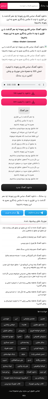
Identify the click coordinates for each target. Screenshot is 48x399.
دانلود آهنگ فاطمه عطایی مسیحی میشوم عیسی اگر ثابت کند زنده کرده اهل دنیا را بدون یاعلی (24, 275)
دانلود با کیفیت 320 (22, 102)
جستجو (4, 6)
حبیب (5, 360)
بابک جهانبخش (9, 354)
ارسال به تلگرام (34, 213)
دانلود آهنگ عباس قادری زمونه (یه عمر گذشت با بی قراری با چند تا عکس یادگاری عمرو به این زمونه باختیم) (24, 19)
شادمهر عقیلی (38, 324)
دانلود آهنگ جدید (24, 187)
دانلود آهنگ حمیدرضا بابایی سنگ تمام (31, 249)
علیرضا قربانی (39, 348)
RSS (24, 395)
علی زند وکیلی (23, 366)
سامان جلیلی (8, 330)
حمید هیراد (8, 348)
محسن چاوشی (29, 318)
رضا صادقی (24, 342)
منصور (23, 348)
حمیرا (19, 336)
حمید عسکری (9, 342)
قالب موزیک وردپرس (12, 383)
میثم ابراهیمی (39, 366)
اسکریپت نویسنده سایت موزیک (16, 378)
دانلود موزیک (18, 372)
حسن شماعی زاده (38, 354)
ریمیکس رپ (39, 378)
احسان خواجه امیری (37, 330)
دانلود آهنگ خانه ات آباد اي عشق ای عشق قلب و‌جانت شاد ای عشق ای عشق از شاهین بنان (24, 229)
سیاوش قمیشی (40, 336)
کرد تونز (43, 372)
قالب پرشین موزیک (36, 383)
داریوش (21, 330)
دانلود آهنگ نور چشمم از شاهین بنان (31, 237)
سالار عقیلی (40, 342)
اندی (29, 360)
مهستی (6, 318)
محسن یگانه (40, 360)
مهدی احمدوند (7, 336)
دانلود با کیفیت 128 (22, 93)
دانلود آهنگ (31, 372)
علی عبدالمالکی (17, 360)
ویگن (27, 336)
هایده (24, 324)
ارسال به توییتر (10, 213)
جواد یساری (7, 366)
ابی (16, 318)
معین (42, 318)
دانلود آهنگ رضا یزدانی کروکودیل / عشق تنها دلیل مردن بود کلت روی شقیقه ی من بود (24, 266)
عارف (23, 354)
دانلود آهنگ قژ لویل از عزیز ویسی (33, 243)
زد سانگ (44, 5)
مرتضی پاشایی (9, 324)
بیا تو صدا (5, 372)
